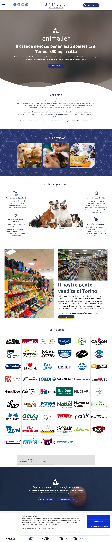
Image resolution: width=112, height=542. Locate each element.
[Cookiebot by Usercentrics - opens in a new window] (10, 539)
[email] (26, 5)
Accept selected (98, 521)
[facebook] (14, 5)
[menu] (3, 5)
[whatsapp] (22, 5)
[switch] (46, 538)
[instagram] (18, 5)
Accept (98, 516)
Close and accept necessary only (98, 526)
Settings (82, 538)
